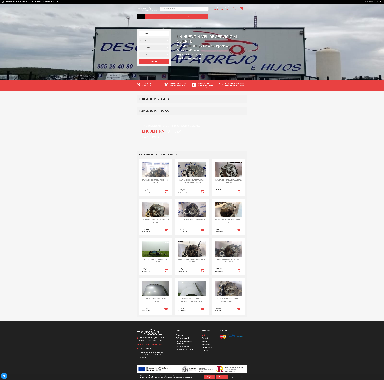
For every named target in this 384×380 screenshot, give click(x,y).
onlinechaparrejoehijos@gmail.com (152, 344)
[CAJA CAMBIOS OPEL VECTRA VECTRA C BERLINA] (228, 172)
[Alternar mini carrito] (241, 8)
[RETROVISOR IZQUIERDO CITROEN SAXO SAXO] (155, 251)
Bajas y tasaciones (189, 17)
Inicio (141, 17)
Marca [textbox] (146, 34)
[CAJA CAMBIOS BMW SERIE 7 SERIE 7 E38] (228, 212)
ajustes (189, 378)
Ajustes (234, 377)
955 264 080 (378, 2)
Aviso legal (179, 335)
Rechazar (222, 377)
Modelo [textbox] (147, 41)
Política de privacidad (183, 338)
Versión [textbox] (147, 48)
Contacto (203, 17)
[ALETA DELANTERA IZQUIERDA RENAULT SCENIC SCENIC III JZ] (192, 291)
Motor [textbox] (146, 54)
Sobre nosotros (173, 17)
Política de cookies (182, 347)
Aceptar (209, 377)
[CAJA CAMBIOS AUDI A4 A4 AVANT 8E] (192, 212)
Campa (161, 17)
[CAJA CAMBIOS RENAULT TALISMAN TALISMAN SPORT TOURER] (192, 172)
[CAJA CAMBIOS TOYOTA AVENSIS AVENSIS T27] (228, 251)
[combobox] (154, 33)
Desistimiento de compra (184, 350)
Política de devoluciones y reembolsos (185, 342)
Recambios (151, 17)
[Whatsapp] (234, 9)
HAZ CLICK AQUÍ (153, 137)
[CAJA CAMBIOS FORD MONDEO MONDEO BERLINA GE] (228, 291)
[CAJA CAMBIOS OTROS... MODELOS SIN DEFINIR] (155, 172)
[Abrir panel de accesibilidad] (4, 376)
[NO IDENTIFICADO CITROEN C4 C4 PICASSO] (155, 291)
